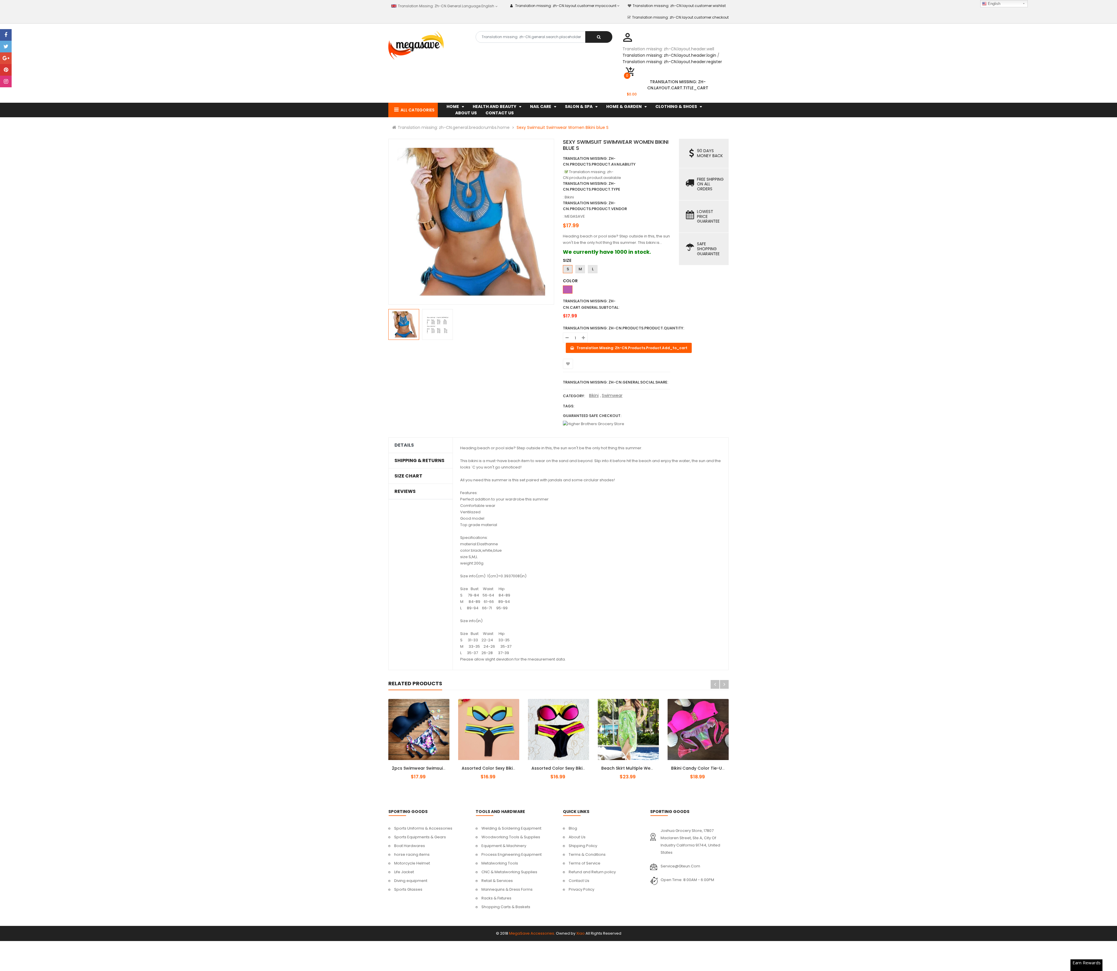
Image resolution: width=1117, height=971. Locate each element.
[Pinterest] (6, 70)
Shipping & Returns (419, 460)
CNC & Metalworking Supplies (509, 872)
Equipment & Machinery (503, 845)
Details (404, 445)
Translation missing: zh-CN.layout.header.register (672, 62)
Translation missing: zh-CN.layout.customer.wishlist (679, 5)
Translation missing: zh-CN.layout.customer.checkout (680, 17)
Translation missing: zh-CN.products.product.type (591, 186)
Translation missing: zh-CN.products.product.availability (599, 161)
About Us (577, 837)
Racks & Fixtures (496, 898)
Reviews (405, 491)
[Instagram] (6, 81)
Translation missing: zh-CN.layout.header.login (669, 55)
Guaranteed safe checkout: (592, 415)
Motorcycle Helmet (412, 863)
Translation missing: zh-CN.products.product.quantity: (623, 328)
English (993, 3)
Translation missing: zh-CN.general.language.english (445, 5)
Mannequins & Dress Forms (507, 889)
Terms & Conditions (587, 854)
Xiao (580, 933)
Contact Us (579, 880)
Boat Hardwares (409, 845)
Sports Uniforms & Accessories (423, 828)
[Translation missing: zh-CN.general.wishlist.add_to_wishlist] (568, 364)
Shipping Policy (583, 845)
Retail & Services (497, 880)
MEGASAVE (575, 216)
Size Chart (408, 476)
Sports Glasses (408, 889)
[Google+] (6, 58)
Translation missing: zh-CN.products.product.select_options (425, 764)
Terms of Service (584, 863)
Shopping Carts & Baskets (505, 907)
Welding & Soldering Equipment (511, 828)
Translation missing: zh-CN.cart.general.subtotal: (591, 304)
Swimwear (612, 395)
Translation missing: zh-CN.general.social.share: (615, 382)
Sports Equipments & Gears (420, 837)
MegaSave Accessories (531, 933)
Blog (573, 828)
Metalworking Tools (499, 863)
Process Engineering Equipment (511, 854)
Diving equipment (410, 880)
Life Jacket (404, 872)
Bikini (594, 395)
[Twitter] (6, 46)
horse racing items (412, 854)
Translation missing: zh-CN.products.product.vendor (595, 206)
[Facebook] (6, 35)
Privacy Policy (581, 889)
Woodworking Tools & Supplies (510, 837)
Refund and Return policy (592, 872)
